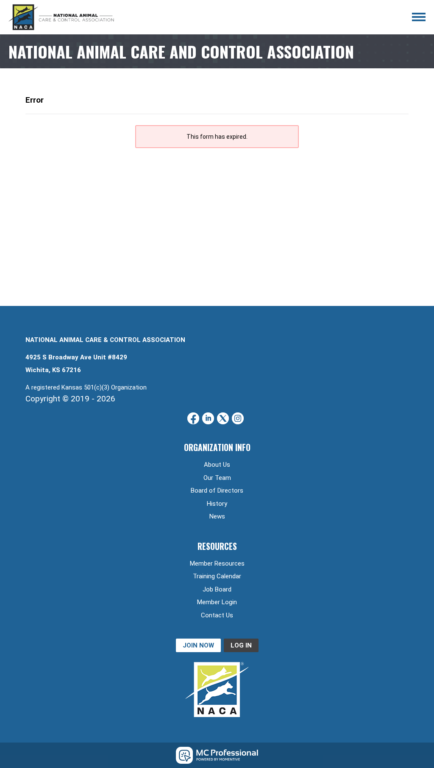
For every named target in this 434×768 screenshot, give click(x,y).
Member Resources (217, 563)
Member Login (217, 602)
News (217, 516)
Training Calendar (217, 576)
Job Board (217, 589)
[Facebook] (193, 418)
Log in (241, 645)
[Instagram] (238, 418)
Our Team (217, 478)
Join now (198, 645)
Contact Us (217, 615)
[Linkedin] (208, 418)
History (217, 503)
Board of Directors (217, 490)
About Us (217, 464)
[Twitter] (223, 418)
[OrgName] (61, 17)
